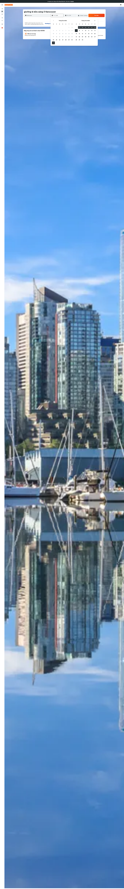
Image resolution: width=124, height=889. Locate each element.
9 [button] (82, 30)
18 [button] (56, 36)
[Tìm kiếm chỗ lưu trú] (2, 11)
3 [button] (53, 30)
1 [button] (79, 27)
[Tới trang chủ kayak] (9, 5)
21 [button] (65, 36)
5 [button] (59, 30)
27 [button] (62, 39)
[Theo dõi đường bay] (2, 20)
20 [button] (62, 36)
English (72, 1)
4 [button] (56, 30)
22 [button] (68, 36)
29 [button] (68, 39)
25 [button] (56, 39)
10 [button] (53, 33)
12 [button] (59, 33)
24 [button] (53, 39)
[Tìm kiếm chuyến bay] (2, 8)
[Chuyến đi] (2, 24)
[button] (122, 1)
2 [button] (82, 27)
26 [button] (59, 39)
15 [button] (68, 33)
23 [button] (72, 36)
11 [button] (56, 33)
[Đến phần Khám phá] (2, 18)
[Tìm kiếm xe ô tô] (2, 14)
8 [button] (79, 30)
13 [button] (62, 33)
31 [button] (53, 43)
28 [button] (65, 39)
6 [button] (62, 30)
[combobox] (38, 15)
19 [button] (59, 36)
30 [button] (72, 39)
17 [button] (53, 36)
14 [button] (65, 33)
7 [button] (76, 30)
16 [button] (72, 33)
